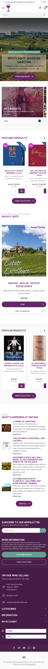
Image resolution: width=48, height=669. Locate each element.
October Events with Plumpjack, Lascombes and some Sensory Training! (27, 481)
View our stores (24, 562)
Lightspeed (41, 662)
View (22, 304)
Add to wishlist (22, 311)
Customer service (24, 555)
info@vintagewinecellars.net (17, 602)
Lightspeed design (19, 664)
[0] (45, 7)
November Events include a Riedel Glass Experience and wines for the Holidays (28, 459)
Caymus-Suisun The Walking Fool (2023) (14, 365)
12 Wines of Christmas (24, 421)
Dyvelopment (31, 664)
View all (22, 504)
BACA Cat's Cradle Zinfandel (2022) (14, 172)
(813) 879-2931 (12, 595)
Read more (17, 434)
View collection (22, 201)
